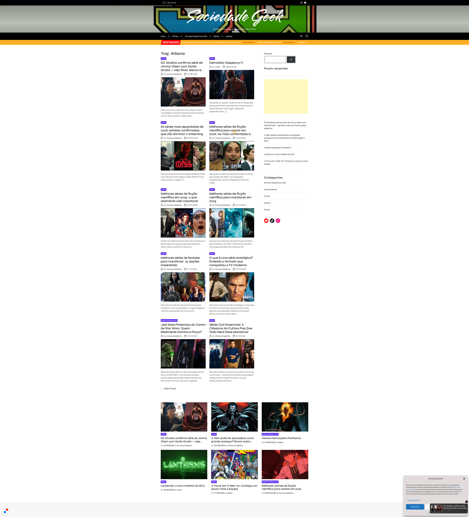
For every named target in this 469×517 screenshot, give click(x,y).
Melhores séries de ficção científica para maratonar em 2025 (230, 197)
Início (163, 36)
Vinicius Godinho (174, 74)
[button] (464, 478)
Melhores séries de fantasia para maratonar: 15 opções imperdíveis (180, 261)
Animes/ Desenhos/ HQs (196, 36)
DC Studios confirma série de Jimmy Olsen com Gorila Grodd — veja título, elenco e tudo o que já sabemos (182, 68)
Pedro (280, 442)
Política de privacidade (435, 512)
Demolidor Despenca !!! (226, 63)
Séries (216, 36)
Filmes (175, 36)
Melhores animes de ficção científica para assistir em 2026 (281, 487)
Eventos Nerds (270, 189)
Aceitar (415, 507)
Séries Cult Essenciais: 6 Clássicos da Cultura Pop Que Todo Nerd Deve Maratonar (230, 328)
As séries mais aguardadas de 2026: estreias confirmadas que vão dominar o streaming (182, 130)
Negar (434, 507)
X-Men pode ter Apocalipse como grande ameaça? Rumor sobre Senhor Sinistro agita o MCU (284, 138)
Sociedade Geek (234, 16)
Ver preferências (455, 507)
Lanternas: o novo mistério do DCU (257, 42)
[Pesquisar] (291, 59)
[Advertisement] (286, 96)
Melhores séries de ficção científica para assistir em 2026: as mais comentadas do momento (230, 132)
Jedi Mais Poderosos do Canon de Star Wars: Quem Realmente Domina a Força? (183, 328)
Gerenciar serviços (413, 500)
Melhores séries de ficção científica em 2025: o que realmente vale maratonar (179, 197)
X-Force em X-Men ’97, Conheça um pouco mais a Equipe (234, 487)
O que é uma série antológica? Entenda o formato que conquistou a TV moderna (231, 261)
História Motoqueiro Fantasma (215, 42)
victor (217, 67)
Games (229, 36)
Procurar (268, 53)
